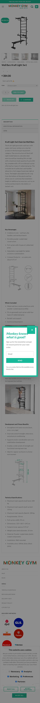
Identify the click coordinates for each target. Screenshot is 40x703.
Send (20, 360)
